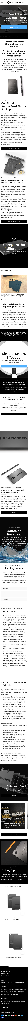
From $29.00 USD (15, 919)
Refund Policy (4, 978)
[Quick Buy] (22, 913)
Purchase (14, 512)
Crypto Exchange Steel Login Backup (13, 958)
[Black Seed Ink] (14, 2)
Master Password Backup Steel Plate (13, 918)
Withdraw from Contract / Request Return (12, 982)
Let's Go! (14, 366)
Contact (3, 980)
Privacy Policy (4, 973)
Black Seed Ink (7, 1012)
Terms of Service (5, 975)
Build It (14, 795)
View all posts (14, 834)
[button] (23, 3)
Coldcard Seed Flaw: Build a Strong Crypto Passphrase (12, 824)
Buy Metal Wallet (14, 27)
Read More (14, 414)
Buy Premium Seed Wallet (14, 221)
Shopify (12, 1012)
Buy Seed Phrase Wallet (14, 148)
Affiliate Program (5, 971)
